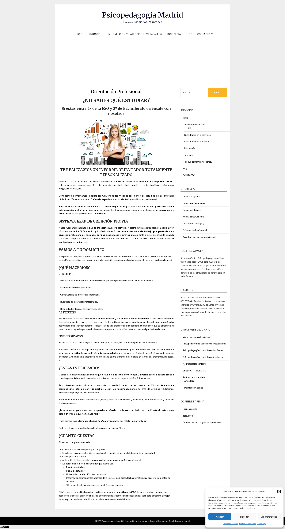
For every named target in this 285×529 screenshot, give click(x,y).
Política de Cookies (193, 387)
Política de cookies (230, 523)
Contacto (203, 34)
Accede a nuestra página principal (199, 237)
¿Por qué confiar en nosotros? (197, 161)
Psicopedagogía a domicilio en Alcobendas (203, 357)
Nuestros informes (192, 210)
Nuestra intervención (193, 216)
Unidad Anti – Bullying (193, 223)
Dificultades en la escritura (197, 135)
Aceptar (220, 516)
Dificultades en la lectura (196, 141)
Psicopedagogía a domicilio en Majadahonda (205, 343)
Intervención (116, 34)
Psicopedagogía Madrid (142, 15)
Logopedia (174, 34)
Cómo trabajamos (191, 196)
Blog (189, 34)
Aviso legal (261, 523)
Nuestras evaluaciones (194, 203)
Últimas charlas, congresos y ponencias (202, 422)
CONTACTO (189, 175)
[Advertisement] (142, 62)
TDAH (187, 128)
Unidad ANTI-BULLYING (195, 370)
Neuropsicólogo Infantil (194, 363)
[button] (279, 491)
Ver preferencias (269, 516)
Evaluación (95, 34)
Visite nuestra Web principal (196, 337)
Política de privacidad (247, 523)
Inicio (78, 34)
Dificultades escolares (194, 124)
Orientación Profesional (195, 230)
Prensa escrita (190, 409)
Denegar (244, 516)
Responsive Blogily (166, 521)
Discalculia (189, 148)
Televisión (188, 415)
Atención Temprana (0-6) (146, 34)
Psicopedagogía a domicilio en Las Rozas (203, 350)
